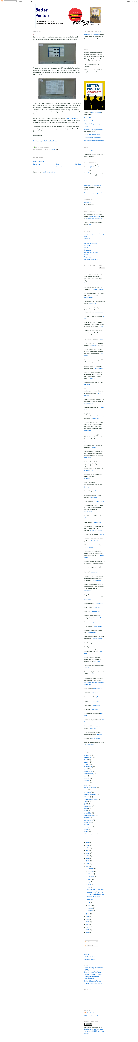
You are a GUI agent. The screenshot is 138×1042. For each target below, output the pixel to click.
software (87, 783)
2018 (87, 863)
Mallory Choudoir (95, 738)
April (89, 902)
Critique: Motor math (93, 897)
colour (86, 801)
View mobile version (57, 167)
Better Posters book (90, 787)
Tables (86, 255)
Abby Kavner (97, 697)
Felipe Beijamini (89, 667)
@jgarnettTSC (96, 705)
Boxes (86, 248)
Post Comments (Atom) (49, 172)
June (89, 884)
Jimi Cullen (92, 674)
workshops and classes (91, 799)
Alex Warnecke (93, 303)
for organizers (88, 773)
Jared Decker (93, 728)
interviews (87, 817)
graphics (86, 762)
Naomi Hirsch (95, 701)
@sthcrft (94, 447)
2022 (87, 853)
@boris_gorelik (88, 486)
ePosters (86, 954)
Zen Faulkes (90, 1012)
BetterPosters (87, 202)
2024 (87, 848)
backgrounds (88, 822)
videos (86, 808)
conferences (88, 766)
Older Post (78, 164)
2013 (87, 922)
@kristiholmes (100, 501)
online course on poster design (94, 218)
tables (86, 829)
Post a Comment (38, 161)
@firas (85, 518)
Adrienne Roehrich (98, 491)
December (91, 868)
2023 (87, 850)
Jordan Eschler (97, 580)
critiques (86, 755)
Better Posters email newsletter (92, 185)
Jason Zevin (96, 661)
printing (86, 831)
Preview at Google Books (90, 121)
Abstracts (87, 238)
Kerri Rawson (101, 618)
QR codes (87, 797)
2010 (87, 930)
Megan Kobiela (99, 312)
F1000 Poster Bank (89, 957)
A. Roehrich (87, 385)
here (90, 224)
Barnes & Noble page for (94, 140)
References (87, 257)
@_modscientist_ (88, 470)
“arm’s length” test (71, 118)
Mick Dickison (99, 603)
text (85, 776)
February (90, 908)
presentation (88, 771)
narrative (86, 824)
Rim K (101, 339)
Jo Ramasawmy (89, 744)
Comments (89, 945)
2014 (87, 919)
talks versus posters (90, 834)
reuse (85, 790)
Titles (85, 236)
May (89, 887)
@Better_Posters (88, 172)
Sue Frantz (96, 643)
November (91, 871)
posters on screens (90, 794)
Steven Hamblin (92, 632)
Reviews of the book (89, 118)
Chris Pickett (94, 541)
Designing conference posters (93, 974)
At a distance (38, 34)
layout (86, 769)
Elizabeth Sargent (88, 403)
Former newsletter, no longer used (93, 193)
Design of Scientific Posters (92, 981)
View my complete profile (93, 1015)
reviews (86, 780)
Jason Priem (87, 457)
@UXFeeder (94, 572)
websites (86, 778)
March (90, 905)
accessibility (87, 813)
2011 (87, 927)
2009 (87, 932)
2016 (87, 914)
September (91, 876)
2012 (87, 924)
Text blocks (87, 250)
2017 (87, 866)
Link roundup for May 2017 (95, 889)
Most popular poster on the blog (94, 234)
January (90, 910)
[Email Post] (57, 149)
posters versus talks (90, 815)
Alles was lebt (87, 430)
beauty (86, 785)
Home (57, 164)
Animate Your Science (94, 216)
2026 (87, 842)
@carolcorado (97, 522)
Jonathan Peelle (96, 611)
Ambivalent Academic (98, 289)
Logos (86, 241)
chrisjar (102, 534)
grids (85, 804)
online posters (88, 820)
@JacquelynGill (88, 511)
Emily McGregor (97, 688)
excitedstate (87, 590)
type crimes (87, 806)
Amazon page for (92, 134)
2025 (87, 845)
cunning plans (88, 827)
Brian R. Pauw (87, 599)
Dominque (92, 378)
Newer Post (36, 164)
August (90, 879)
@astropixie (95, 709)
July (89, 882)
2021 (87, 856)
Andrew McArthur (88, 547)
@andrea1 (86, 441)
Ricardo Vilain (95, 418)
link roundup (87, 757)
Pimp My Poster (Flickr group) (93, 983)
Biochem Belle (94, 692)
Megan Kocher (95, 622)
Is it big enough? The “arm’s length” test (45, 141)
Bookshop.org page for (93, 129)
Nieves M (99, 734)
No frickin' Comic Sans (91, 252)
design (41, 151)
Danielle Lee (93, 497)
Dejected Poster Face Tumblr (93, 972)
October (90, 874)
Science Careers (97, 335)
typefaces (87, 764)
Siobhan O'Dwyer (97, 638)
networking (87, 792)
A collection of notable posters (92, 34)
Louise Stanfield (98, 626)
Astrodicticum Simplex (96, 530)
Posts (88, 942)
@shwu (102, 326)
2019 (87, 861)
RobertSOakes (99, 368)
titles (85, 810)
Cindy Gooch (96, 607)
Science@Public (88, 297)
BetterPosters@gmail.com (91, 150)
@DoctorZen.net (94, 167)
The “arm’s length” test (91, 259)
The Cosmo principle (90, 243)
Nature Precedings (89, 959)
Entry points (87, 245)
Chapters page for (92, 137)
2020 (87, 858)
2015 (87, 916)
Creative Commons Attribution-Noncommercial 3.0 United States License (94, 1031)
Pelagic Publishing (96, 112)
